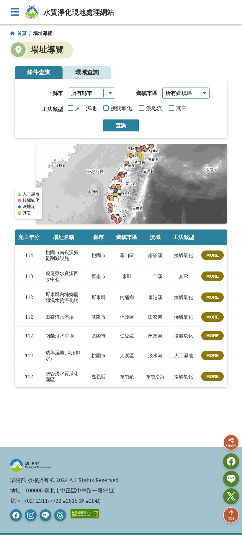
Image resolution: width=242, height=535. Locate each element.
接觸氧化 (121, 107)
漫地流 (154, 107)
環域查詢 (87, 72)
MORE (212, 255)
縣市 (58, 92)
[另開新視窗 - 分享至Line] (231, 479)
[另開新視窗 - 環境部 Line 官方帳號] (45, 515)
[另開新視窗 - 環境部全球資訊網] (32, 12)
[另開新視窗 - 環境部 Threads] (60, 515)
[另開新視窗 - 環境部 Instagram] (31, 515)
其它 (181, 107)
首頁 (22, 33)
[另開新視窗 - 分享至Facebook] (231, 461)
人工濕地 (86, 107)
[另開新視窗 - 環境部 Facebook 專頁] (16, 515)
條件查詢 (38, 72)
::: (3, 4)
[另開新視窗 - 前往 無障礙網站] (85, 512)
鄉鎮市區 (147, 92)
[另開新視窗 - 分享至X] (231, 496)
